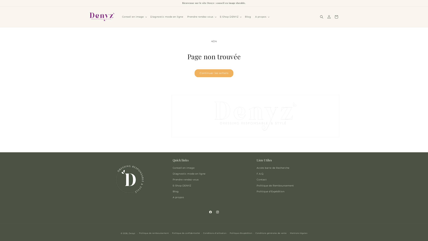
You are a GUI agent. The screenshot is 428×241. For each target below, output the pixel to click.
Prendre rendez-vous (186, 179)
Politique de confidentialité (186, 233)
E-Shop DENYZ (182, 185)
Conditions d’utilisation (214, 233)
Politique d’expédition (241, 233)
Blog (176, 191)
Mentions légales (298, 233)
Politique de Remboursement (275, 185)
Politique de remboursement (154, 233)
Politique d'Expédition (270, 191)
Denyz (132, 233)
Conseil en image (184, 167)
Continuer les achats (214, 73)
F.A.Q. (260, 173)
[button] (134, 16)
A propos (178, 197)
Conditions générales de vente (271, 233)
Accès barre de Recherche (273, 167)
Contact (262, 179)
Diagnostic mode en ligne (189, 173)
